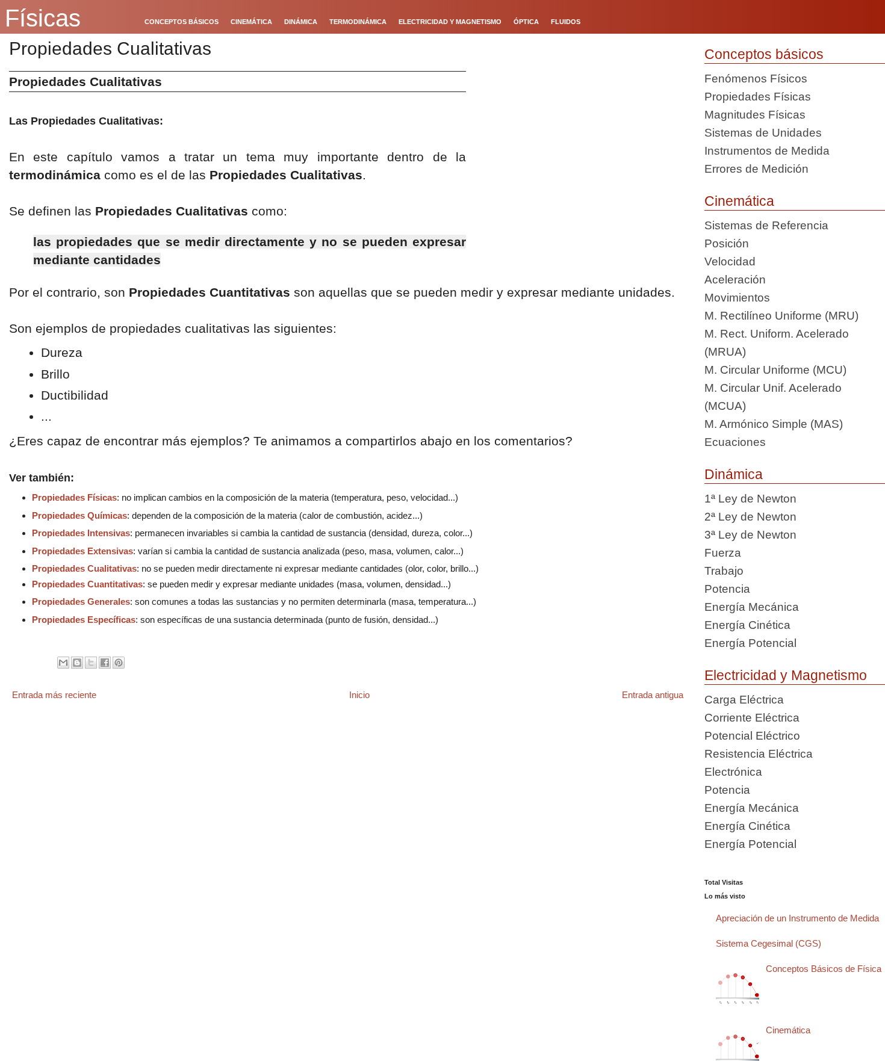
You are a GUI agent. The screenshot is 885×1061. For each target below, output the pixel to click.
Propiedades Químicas (79, 515)
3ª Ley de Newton (750, 534)
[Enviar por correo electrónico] (63, 663)
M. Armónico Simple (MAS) (773, 424)
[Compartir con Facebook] (105, 663)
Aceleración (735, 279)
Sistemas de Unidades (763, 132)
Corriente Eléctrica (752, 717)
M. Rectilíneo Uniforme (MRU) (781, 315)
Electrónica (733, 772)
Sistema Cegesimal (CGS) (768, 943)
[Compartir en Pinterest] (119, 663)
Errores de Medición (756, 168)
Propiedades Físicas (74, 497)
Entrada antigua (652, 695)
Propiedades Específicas (83, 619)
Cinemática (739, 201)
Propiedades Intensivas (81, 533)
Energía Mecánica (751, 607)
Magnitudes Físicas (755, 114)
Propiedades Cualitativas (84, 568)
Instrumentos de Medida (767, 150)
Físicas (43, 18)
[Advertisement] (580, 155)
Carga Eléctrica (744, 699)
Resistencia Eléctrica (758, 753)
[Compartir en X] (91, 663)
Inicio (359, 695)
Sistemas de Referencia (766, 225)
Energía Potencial (750, 643)
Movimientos (737, 297)
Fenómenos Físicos (755, 78)
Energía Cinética (747, 625)
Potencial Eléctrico (752, 735)
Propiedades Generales (81, 601)
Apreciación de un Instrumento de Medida (797, 918)
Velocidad (730, 261)
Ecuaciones (735, 442)
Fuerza (722, 552)
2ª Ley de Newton (750, 516)
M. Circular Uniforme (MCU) (775, 369)
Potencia (727, 589)
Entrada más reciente (54, 695)
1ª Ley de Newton (750, 498)
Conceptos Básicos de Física (823, 969)
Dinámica (733, 474)
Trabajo (724, 571)
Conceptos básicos (764, 54)
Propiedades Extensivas (82, 551)
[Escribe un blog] (77, 663)
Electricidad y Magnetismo (785, 675)
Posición (726, 243)
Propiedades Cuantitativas (87, 584)
